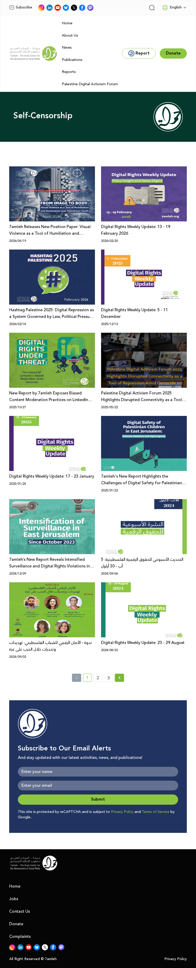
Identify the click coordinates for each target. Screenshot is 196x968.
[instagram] (41, 7)
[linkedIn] (49, 7)
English (176, 7)
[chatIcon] (90, 7)
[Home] (33, 53)
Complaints (20, 936)
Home (67, 23)
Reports (69, 72)
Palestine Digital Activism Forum (90, 84)
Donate (16, 924)
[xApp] (74, 7)
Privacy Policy (122, 812)
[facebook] (82, 7)
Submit (98, 799)
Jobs (13, 899)
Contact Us (19, 911)
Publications (72, 60)
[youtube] (58, 7)
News (67, 47)
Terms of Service (155, 812)
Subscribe (24, 7)
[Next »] (119, 678)
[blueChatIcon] (66, 7)
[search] (152, 8)
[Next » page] (119, 678)
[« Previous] (76, 678)
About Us (70, 35)
